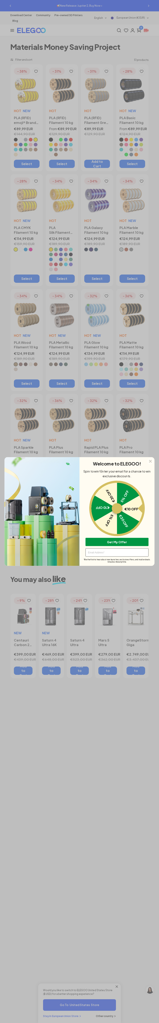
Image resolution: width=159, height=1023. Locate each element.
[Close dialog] (150, 461)
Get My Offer (117, 542)
